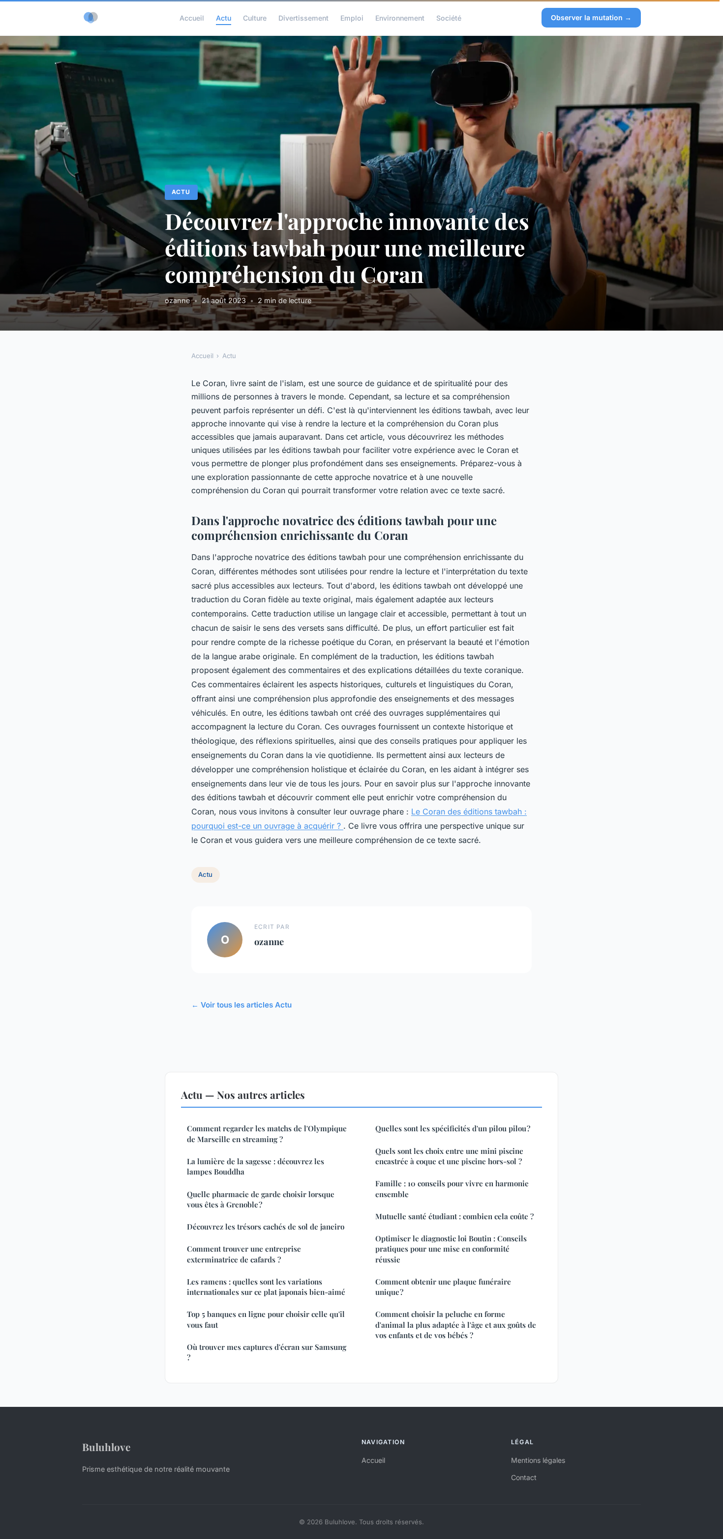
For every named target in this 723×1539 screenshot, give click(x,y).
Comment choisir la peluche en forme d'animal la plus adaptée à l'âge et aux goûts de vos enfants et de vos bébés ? (455, 1324)
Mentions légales (538, 1460)
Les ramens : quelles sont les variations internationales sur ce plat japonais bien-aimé (266, 1287)
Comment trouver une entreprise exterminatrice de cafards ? (244, 1254)
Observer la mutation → (591, 17)
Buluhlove (106, 1447)
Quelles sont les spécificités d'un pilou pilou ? (452, 1128)
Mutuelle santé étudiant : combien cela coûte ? (454, 1216)
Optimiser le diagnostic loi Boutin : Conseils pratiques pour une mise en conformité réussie (451, 1248)
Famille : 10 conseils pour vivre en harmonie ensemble (452, 1188)
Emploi (351, 17)
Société (448, 17)
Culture (255, 17)
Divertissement (303, 17)
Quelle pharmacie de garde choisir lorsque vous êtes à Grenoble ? (260, 1199)
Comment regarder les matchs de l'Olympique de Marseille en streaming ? (267, 1133)
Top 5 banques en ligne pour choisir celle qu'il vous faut (266, 1319)
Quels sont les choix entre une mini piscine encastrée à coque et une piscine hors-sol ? (449, 1156)
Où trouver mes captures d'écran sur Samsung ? (266, 1352)
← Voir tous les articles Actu (241, 1004)
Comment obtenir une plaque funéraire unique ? (443, 1287)
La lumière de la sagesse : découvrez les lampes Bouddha (255, 1166)
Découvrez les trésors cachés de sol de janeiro (265, 1226)
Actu (223, 17)
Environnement (399, 17)
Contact (524, 1477)
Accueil (192, 17)
